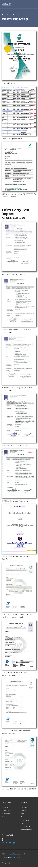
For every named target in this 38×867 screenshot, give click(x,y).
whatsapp (8, 842)
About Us (5, 807)
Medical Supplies (26, 829)
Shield (23, 823)
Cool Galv (24, 807)
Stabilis (23, 814)
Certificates (6, 814)
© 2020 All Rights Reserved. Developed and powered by (16, 855)
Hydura (23, 817)
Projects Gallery (7, 810)
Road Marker (25, 820)
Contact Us (5, 817)
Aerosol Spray (25, 826)
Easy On (23, 810)
